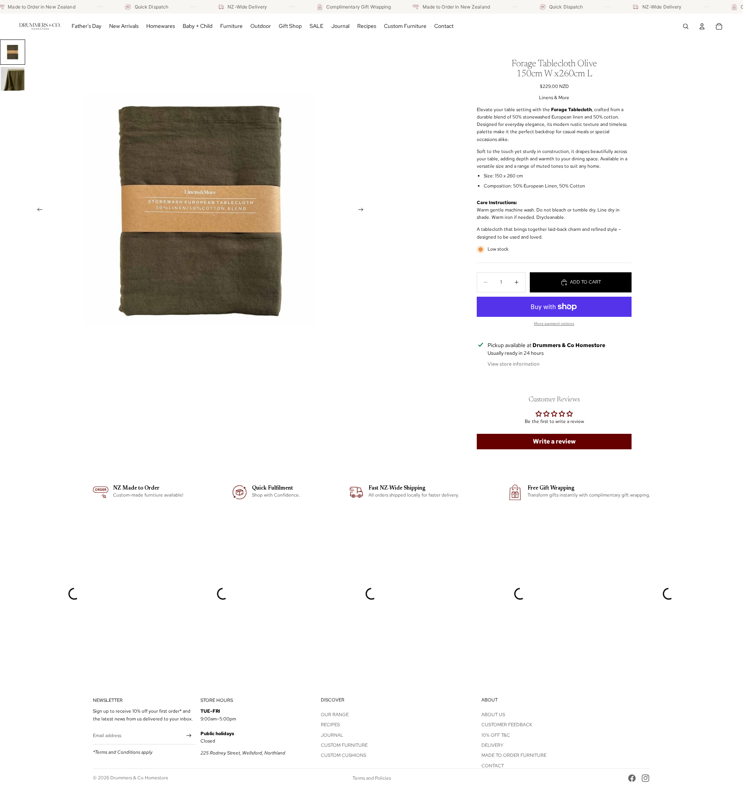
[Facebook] (632, 778)
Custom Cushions (343, 755)
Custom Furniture (344, 745)
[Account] (701, 26)
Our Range (335, 715)
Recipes (330, 725)
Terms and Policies (372, 778)
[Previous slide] (37, 210)
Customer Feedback (506, 725)
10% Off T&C (495, 735)
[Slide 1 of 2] (12, 52)
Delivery (492, 745)
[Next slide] (363, 210)
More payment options (554, 323)
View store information (513, 364)
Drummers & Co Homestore (139, 778)
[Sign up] (189, 736)
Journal (332, 735)
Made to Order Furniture (513, 755)
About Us (493, 715)
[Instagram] (645, 778)
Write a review (554, 441)
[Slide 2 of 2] (12, 79)
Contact (492, 766)
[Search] (685, 26)
